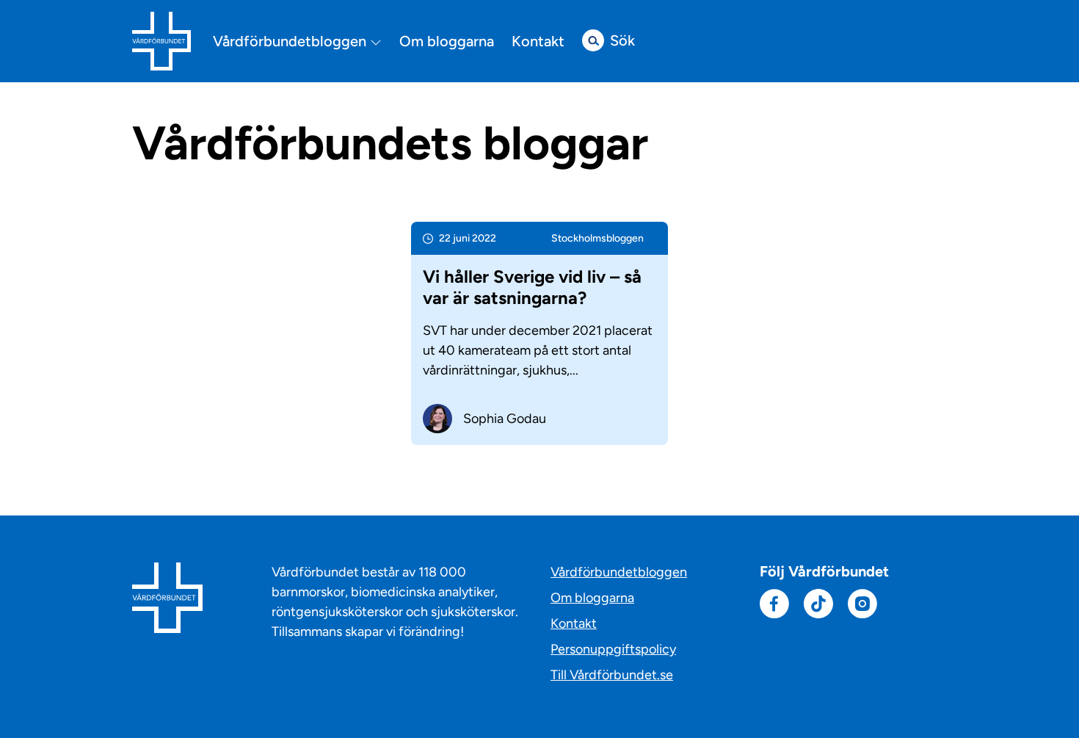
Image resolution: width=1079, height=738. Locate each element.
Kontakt (538, 41)
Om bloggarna (446, 41)
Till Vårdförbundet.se (612, 675)
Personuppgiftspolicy (613, 649)
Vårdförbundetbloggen (291, 41)
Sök (622, 40)
